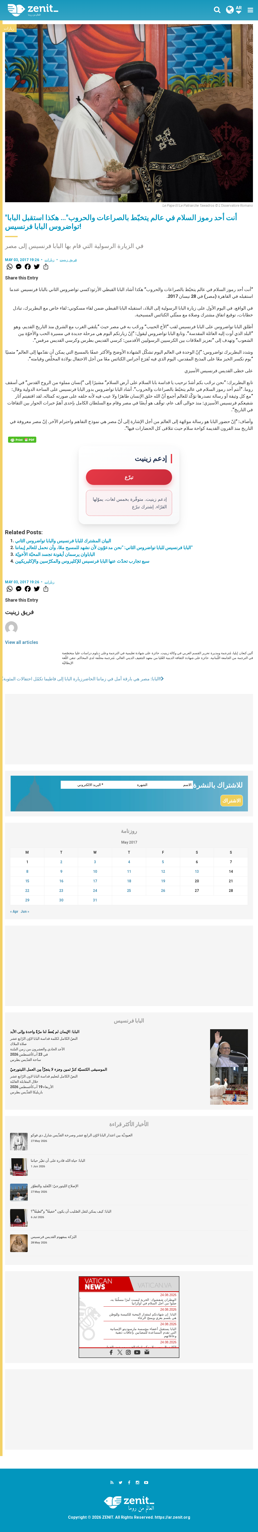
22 (27, 891)
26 (163, 891)
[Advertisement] (129, 729)
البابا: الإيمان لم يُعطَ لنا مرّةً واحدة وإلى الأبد (44, 1031)
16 (61, 881)
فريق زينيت (68, 260)
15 (27, 881)
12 (163, 871)
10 (95, 871)
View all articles (21, 642)
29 (27, 900)
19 (163, 881)
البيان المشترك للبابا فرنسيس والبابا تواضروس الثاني (63, 540)
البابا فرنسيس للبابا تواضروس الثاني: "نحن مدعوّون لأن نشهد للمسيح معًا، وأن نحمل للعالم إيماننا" (103, 547)
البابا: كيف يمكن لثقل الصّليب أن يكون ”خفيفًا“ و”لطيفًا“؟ (71, 1211)
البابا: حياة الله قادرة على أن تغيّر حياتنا (58, 1160)
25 (129, 891)
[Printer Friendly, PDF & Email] (22, 440)
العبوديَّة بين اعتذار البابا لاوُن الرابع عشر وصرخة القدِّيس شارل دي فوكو (82, 1135)
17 (95, 881)
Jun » (25, 911)
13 (197, 871)
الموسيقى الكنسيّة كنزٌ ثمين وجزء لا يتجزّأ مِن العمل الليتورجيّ (58, 1069)
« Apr (14, 911)
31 (95, 900)
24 (95, 891)
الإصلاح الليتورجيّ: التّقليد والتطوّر (54, 1186)
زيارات (9, 28)
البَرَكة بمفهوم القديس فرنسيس (54, 1237)
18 (129, 881)
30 (61, 900)
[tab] (104, 1284)
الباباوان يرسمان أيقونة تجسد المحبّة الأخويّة (55, 554)
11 (129, 871)
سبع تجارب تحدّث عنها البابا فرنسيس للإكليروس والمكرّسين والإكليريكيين (82, 561)
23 (61, 891)
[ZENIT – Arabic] (72, 10)
